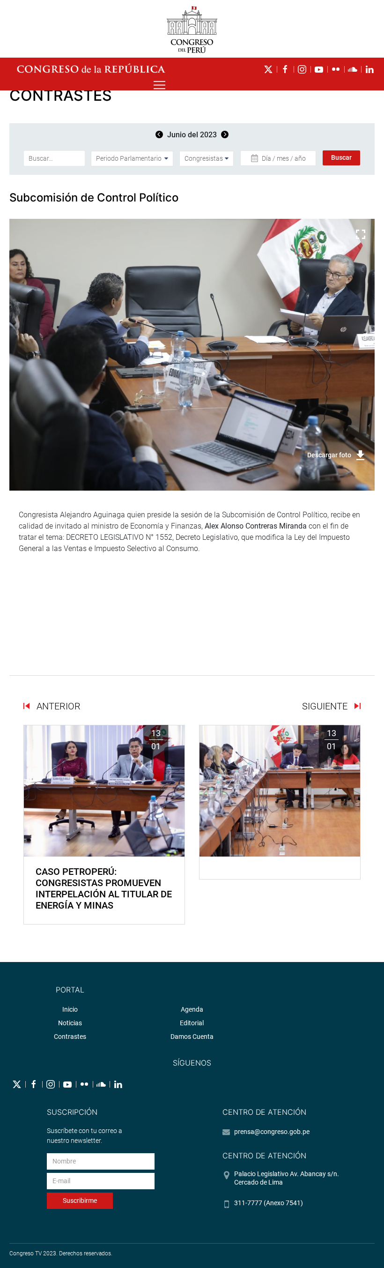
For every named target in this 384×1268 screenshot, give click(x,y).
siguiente (326, 706)
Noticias (70, 1023)
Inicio (70, 1009)
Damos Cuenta (192, 1036)
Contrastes (70, 1036)
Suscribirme (80, 1200)
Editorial (192, 1023)
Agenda (192, 1009)
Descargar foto (329, 455)
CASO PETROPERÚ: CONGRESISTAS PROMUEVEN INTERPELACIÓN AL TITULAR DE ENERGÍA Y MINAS (104, 888)
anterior (57, 706)
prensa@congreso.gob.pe (272, 1131)
